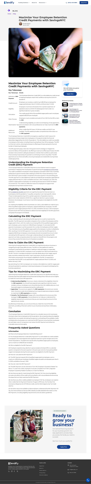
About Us (34, 2)
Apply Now (70, 94)
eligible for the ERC (17, 192)
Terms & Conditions (43, 475)
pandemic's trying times (51, 169)
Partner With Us (42, 470)
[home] (9, 3)
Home (9, 13)
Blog (14, 13)
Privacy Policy (42, 472)
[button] (24, 2)
